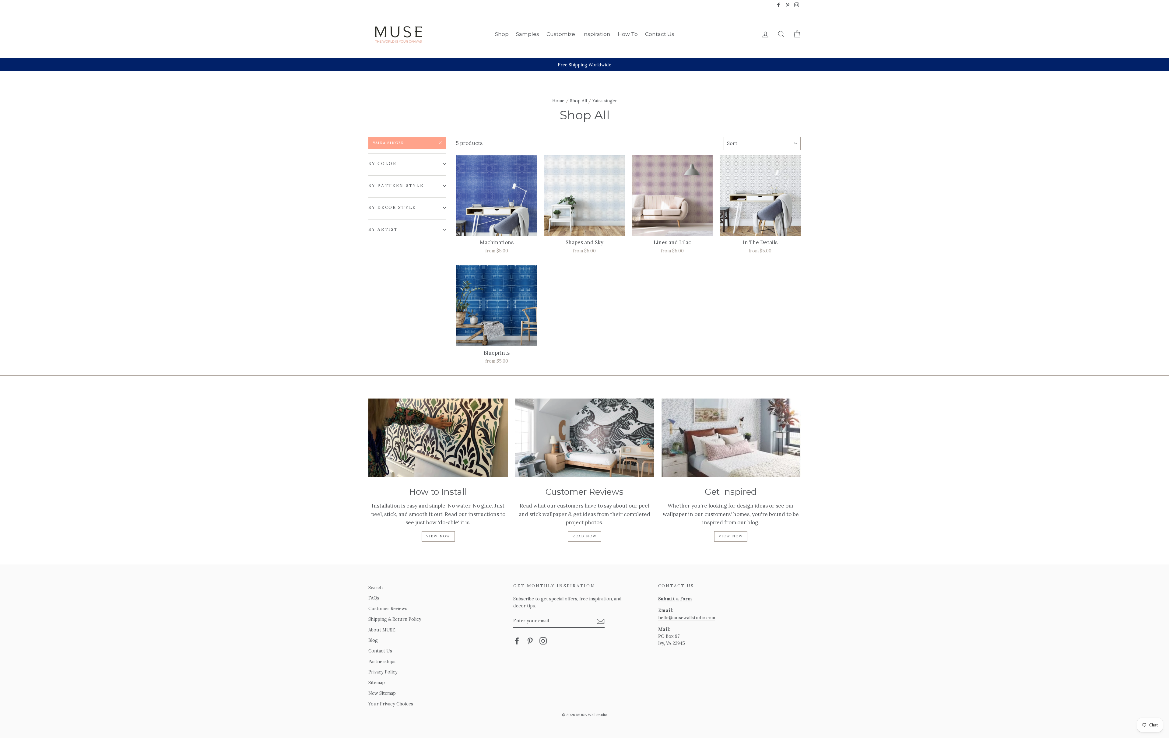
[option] (584, 64)
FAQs (373, 598)
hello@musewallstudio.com (686, 617)
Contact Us (659, 34)
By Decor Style (392, 207)
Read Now (584, 536)
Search (375, 587)
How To (628, 34)
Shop (502, 34)
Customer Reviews (387, 608)
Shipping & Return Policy (394, 619)
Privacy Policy (383, 672)
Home (558, 101)
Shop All (578, 101)
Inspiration (596, 34)
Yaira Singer (388, 143)
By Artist (383, 229)
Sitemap (376, 682)
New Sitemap (382, 693)
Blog (373, 640)
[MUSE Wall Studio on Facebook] (517, 641)
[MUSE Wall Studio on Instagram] (543, 641)
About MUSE (381, 630)
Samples (527, 34)
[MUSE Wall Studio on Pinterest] (530, 641)
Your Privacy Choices (390, 704)
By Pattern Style (396, 185)
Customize (560, 34)
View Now (438, 536)
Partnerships (381, 661)
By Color (382, 163)
